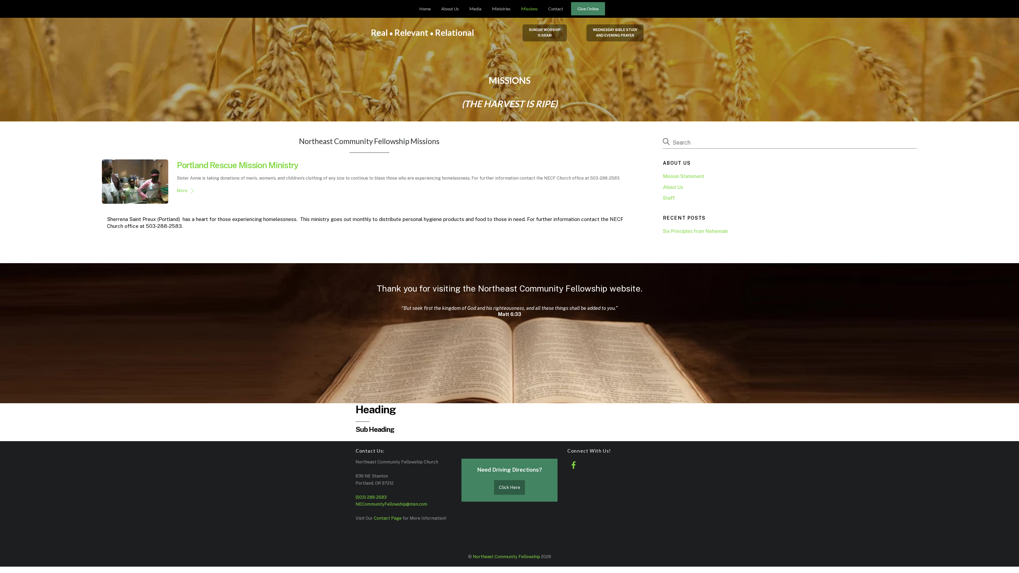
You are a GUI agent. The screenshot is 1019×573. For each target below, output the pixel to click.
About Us (450, 8)
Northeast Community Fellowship (506, 556)
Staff (669, 198)
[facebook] (574, 464)
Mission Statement (683, 176)
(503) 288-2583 (371, 497)
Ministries (501, 8)
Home (425, 8)
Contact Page (387, 518)
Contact (555, 8)
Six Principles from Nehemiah (695, 231)
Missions (529, 8)
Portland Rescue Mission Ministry (237, 165)
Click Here (509, 487)
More (182, 190)
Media (475, 8)
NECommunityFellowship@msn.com (391, 504)
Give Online (588, 8)
